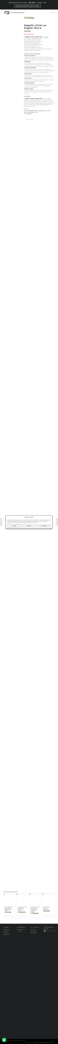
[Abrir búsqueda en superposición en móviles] (51, 13)
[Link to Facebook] (51, 1041)
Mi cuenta (33, 929)
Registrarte (34, 933)
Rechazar (29, 525)
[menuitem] (27, 1042)
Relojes (32, 112)
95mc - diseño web (21, 1040)
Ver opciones (44, 525)
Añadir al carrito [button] (7, 916)
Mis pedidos (34, 931)
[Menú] (53, 13)
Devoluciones (7, 934)
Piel (29, 112)
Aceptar (14, 525)
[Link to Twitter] (53, 1041)
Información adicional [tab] (29, 119)
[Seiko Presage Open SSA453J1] (1, 522)
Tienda (29, 17)
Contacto (19, 931)
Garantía (6, 932)
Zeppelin (29, 113)
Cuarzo (45, 110)
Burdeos (32, 110)
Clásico (35, 110)
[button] (56, 1)
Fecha (49, 110)
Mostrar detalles (12, 916)
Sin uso (36, 112)
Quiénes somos (21, 929)
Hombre (26, 112)
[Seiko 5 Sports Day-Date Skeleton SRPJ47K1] (57, 522)
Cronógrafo (40, 110)
